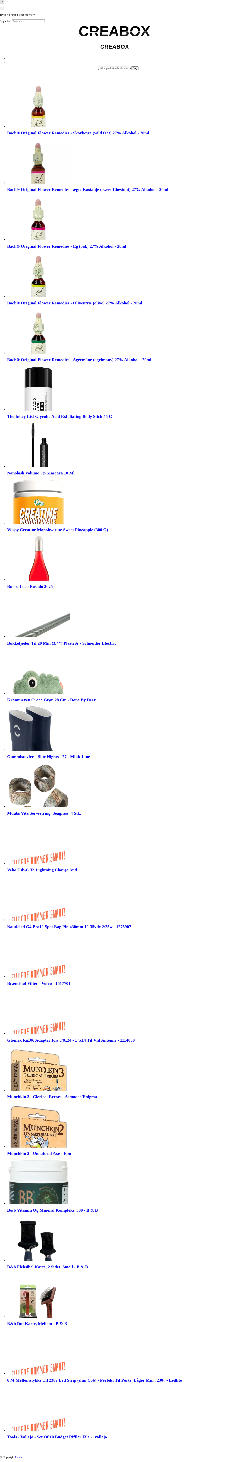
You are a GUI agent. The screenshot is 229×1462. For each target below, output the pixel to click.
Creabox (20, 1457)
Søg (135, 68)
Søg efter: (5, 21)
